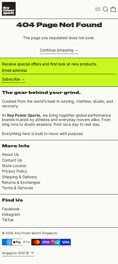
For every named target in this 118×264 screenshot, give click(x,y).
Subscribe (11, 79)
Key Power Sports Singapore (36, 233)
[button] (105, 9)
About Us (10, 154)
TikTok (8, 220)
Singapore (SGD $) (16, 253)
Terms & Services (17, 187)
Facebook (11, 209)
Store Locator (14, 165)
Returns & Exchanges (21, 182)
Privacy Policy (14, 171)
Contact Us (12, 160)
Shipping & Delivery (19, 176)
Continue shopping (57, 50)
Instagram (11, 214)
